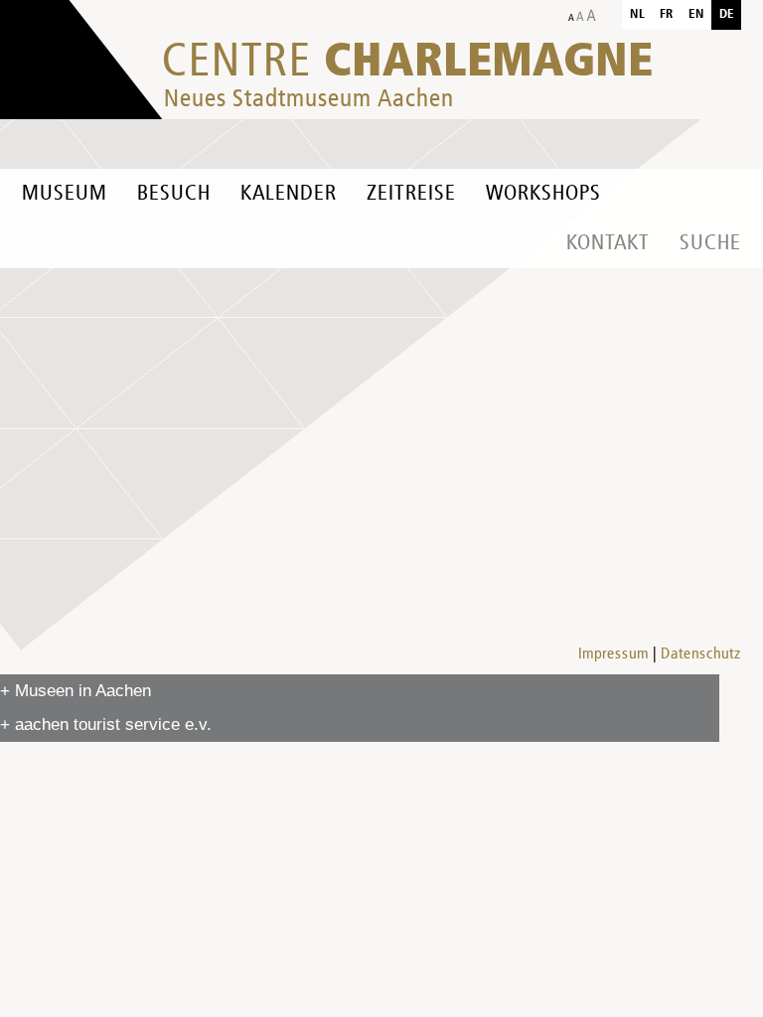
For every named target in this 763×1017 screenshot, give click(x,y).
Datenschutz (701, 654)
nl (637, 14)
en (696, 14)
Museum (64, 194)
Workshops (543, 194)
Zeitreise (411, 194)
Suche (710, 243)
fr (667, 14)
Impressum (613, 654)
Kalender (288, 194)
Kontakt (608, 243)
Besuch (174, 194)
